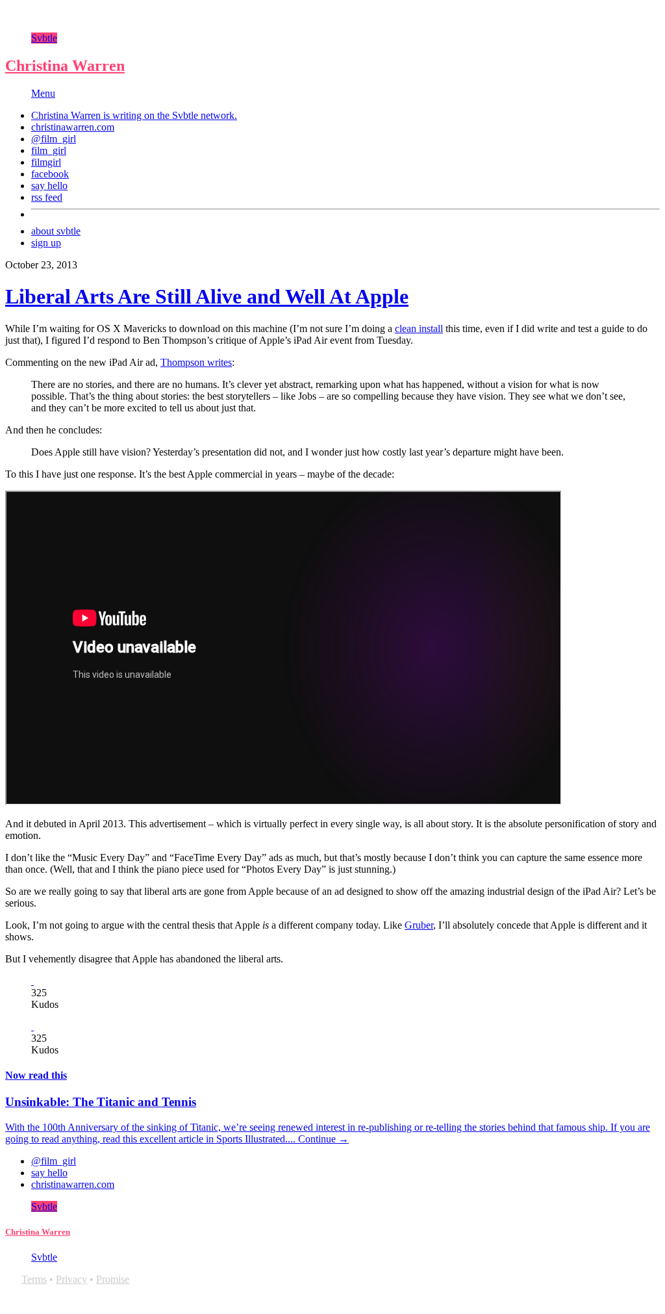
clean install (419, 328)
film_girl (48, 150)
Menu (43, 93)
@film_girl (53, 138)
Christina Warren (65, 65)
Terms (34, 1279)
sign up (46, 242)
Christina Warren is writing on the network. (134, 115)
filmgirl (46, 162)
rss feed (46, 197)
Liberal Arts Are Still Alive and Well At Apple (206, 296)
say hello (49, 185)
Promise (112, 1279)
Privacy (71, 1279)
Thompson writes (196, 362)
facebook (50, 173)
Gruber (419, 925)
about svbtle (56, 231)
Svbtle (44, 38)
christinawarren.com (72, 127)
